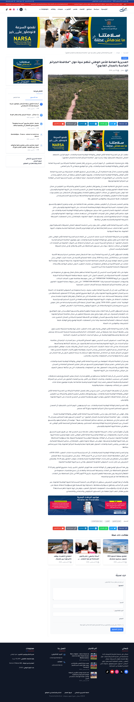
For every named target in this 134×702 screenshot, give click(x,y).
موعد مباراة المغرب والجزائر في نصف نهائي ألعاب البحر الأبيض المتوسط (80, 665)
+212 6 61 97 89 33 (57, 665)
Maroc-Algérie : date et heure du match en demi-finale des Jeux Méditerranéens (79, 656)
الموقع (121, 618)
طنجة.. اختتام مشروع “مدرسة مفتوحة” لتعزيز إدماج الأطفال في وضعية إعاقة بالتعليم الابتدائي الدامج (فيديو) (25, 125)
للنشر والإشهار (10, 1)
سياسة (96, 9)
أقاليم (69, 9)
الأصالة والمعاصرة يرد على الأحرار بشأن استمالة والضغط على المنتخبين (77, 4)
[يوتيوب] (10, 9)
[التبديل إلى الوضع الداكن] (21, 9)
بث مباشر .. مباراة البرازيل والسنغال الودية (24, 115)
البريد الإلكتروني (118, 610)
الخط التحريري (28, 1)
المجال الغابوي (117, 521)
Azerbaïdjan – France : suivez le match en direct (25, 135)
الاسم (121, 602)
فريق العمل (19, 1)
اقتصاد (81, 9)
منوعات (60, 9)
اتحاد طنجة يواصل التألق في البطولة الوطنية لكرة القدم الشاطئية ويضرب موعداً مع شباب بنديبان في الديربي (79, 675)
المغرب (107, 521)
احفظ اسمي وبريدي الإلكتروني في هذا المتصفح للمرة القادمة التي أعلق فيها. (100, 625)
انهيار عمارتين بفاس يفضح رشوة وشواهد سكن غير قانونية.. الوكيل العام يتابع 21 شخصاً (25, 146)
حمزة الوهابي (13, 654)
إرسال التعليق (117, 629)
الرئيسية (104, 9)
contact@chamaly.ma (56, 658)
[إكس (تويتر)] (122, 672)
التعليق (120, 585)
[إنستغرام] (14, 9)
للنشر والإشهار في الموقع (32, 163)
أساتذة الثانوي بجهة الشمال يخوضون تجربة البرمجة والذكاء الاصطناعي (24, 105)
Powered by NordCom (55, 696)
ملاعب (75, 9)
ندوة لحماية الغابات (97, 521)
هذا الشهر (16, 97)
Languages (44, 9)
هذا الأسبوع (34, 97)
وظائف (53, 9)
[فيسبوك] (17, 9)
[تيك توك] (7, 9)
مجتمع (89, 9)
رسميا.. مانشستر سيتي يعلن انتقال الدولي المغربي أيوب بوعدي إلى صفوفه (34, 4)
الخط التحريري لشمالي (34, 159)
